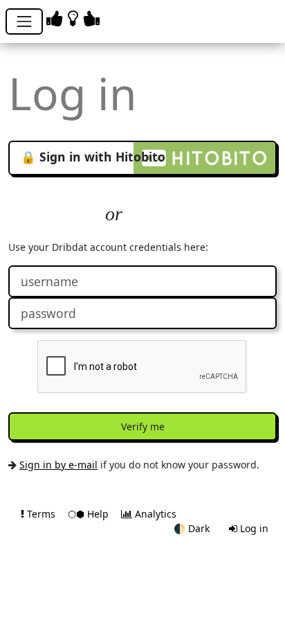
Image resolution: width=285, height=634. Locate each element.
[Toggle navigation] (24, 21)
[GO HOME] (75, 17)
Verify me (143, 426)
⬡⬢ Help (89, 513)
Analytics (154, 513)
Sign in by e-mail (58, 464)
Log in (252, 528)
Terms (41, 513)
